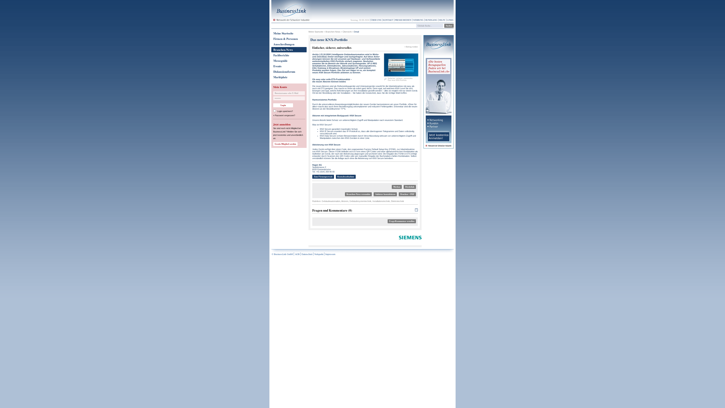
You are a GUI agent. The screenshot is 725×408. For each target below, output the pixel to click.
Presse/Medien (403, 20)
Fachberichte (281, 55)
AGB (297, 254)
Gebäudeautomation (331, 201)
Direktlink (409, 187)
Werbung (418, 20)
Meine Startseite (283, 33)
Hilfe (442, 20)
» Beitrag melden (411, 47)
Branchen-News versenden (358, 194)
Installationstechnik (381, 201)
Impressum (330, 254)
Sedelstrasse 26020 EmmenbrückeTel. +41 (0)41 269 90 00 (323, 168)
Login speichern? (285, 111)
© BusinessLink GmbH (282, 254)
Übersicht (347, 32)
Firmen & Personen (285, 39)
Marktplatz (280, 77)
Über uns (376, 20)
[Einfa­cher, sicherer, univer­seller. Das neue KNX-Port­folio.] (401, 76)
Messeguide (280, 61)
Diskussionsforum (284, 72)
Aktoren (344, 201)
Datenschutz (307, 254)
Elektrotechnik (397, 201)
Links (450, 20)
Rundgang (431, 20)
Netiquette (318, 254)
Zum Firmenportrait (323, 176)
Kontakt (388, 20)
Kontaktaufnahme (345, 176)
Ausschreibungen (283, 44)
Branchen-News (283, 50)
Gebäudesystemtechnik (360, 201)
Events (277, 66)
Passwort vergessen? (285, 115)
